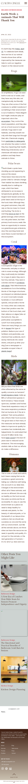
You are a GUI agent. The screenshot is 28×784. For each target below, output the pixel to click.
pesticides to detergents (15, 141)
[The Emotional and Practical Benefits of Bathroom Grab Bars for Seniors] (14, 623)
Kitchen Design (7, 686)
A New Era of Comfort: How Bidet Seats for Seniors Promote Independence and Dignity (14, 600)
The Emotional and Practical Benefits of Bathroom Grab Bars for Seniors (12, 647)
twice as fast (14, 214)
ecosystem (5, 121)
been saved (10, 438)
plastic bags (6, 351)
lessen (8, 328)
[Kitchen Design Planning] (14, 669)
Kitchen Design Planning (13, 689)
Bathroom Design (8, 594)
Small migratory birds (9, 395)
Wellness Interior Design (11, 10)
